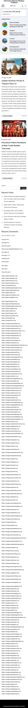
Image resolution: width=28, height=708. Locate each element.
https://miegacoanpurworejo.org (11, 393)
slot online (5, 265)
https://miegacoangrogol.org (10, 509)
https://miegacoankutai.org (10, 397)
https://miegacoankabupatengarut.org (13, 627)
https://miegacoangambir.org (10, 660)
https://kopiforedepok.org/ (9, 308)
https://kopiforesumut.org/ (9, 280)
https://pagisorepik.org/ (8, 292)
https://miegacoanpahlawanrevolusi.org (13, 424)
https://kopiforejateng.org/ (9, 278)
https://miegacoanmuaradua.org (11, 535)
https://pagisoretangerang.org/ (11, 304)
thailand (12, 30)
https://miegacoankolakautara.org (11, 528)
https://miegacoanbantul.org (10, 686)
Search (4, 185)
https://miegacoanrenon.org (10, 446)
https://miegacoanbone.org (10, 643)
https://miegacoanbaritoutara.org (11, 390)
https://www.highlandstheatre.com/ (12, 249)
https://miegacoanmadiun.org (10, 428)
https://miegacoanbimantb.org (10, 352)
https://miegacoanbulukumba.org (11, 335)
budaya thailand (8, 62)
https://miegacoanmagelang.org (11, 593)
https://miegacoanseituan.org (10, 591)
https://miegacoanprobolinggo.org (12, 634)
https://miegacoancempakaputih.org (12, 417)
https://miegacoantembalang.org (11, 579)
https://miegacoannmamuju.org (11, 354)
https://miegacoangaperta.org (10, 573)
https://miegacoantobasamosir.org (12, 374)
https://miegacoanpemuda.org (10, 443)
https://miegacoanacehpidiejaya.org (12, 402)
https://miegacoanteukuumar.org (11, 691)
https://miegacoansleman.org (10, 560)
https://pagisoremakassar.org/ (11, 295)
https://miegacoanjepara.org (10, 624)
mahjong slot (5, 258)
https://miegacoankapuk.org (10, 653)
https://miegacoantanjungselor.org (12, 541)
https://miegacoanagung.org (10, 462)
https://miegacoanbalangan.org (11, 689)
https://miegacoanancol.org (10, 421)
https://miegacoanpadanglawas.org (12, 615)
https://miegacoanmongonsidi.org (12, 566)
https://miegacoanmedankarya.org (12, 586)
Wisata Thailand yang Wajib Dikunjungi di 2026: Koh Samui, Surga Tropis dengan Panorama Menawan (15, 199)
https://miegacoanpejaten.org (10, 655)
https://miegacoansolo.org (9, 603)
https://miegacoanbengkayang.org (12, 414)
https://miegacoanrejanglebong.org (12, 378)
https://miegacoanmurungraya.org (12, 350)
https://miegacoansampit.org (10, 622)
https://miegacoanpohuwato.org (11, 328)
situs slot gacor (6, 246)
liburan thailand (14, 22)
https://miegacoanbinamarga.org (11, 484)
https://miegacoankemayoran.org (11, 490)
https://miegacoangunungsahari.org (12, 419)
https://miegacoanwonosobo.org (11, 478)
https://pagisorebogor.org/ (9, 301)
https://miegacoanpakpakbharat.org (12, 405)
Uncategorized (14, 47)
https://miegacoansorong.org (10, 550)
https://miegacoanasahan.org (10, 381)
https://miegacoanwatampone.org (12, 388)
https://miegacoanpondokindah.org (12, 506)
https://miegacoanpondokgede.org (12, 516)
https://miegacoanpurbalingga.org (12, 612)
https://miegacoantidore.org (10, 465)
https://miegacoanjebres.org (10, 605)
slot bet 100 (5, 239)
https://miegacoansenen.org (10, 487)
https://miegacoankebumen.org (11, 639)
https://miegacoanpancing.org (10, 693)
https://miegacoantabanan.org (10, 366)
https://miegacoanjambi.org (10, 547)
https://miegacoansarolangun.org (11, 409)
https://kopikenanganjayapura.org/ (12, 288)
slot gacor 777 (6, 255)
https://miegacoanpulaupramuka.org (12, 452)
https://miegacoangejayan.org (10, 440)
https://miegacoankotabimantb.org (12, 493)
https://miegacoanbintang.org (10, 338)
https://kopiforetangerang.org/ (11, 290)
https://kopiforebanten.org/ (10, 276)
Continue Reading (7, 116)
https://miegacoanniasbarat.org (11, 359)
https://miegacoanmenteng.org (11, 519)
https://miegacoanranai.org (10, 471)
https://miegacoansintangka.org (11, 340)
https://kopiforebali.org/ (9, 311)
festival (12, 38)
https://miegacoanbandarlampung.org (13, 544)
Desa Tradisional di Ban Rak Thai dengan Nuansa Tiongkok (18, 50)
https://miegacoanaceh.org (10, 468)
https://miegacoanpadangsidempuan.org (14, 617)
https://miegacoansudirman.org (11, 650)
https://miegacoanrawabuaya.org (11, 503)
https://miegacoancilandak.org (11, 665)
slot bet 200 (5, 261)
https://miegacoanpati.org (9, 684)
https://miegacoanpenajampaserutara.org (14, 538)
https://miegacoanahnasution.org (11, 436)
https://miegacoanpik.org (9, 522)
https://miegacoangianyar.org (10, 557)
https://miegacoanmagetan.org (11, 362)
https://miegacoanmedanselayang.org (13, 569)
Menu (12, 5)
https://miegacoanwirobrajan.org (11, 576)
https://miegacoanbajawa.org (10, 342)
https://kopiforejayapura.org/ (10, 283)
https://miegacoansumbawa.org (11, 395)
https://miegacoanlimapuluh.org (11, 412)
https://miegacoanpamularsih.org (11, 598)
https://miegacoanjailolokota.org (11, 400)
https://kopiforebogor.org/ (9, 313)
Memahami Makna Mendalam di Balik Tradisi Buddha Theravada (14, 145)
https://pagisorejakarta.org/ (10, 297)
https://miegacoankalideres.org (11, 512)
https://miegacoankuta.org (9, 610)
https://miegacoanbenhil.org (10, 497)
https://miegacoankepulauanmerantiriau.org (14, 345)
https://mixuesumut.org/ (9, 320)
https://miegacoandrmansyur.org (11, 431)
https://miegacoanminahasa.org (11, 554)
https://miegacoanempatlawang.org (12, 383)
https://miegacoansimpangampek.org (13, 385)
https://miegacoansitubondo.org (11, 674)
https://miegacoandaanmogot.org (12, 648)
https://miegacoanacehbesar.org (11, 369)
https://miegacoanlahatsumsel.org (12, 679)
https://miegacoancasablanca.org (11, 662)
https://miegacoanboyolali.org (10, 620)
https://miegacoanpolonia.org (10, 588)
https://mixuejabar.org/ (8, 318)
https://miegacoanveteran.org (10, 600)
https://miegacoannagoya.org (10, 563)
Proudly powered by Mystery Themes (14, 706)
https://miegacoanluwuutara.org (11, 371)
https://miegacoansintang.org (10, 449)
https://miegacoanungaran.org (10, 629)
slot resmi (4, 269)
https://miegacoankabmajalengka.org (12, 641)
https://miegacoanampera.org (10, 481)
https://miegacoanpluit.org (9, 525)
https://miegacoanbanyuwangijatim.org (13, 677)
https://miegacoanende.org (10, 459)
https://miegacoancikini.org (10, 500)
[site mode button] (22, 6)
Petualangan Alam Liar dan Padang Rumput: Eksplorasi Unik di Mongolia (17, 42)
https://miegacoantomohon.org (11, 667)
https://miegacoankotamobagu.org (12, 347)
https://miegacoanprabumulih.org (11, 455)
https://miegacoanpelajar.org (10, 608)
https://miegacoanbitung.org (10, 670)
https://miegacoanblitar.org (10, 631)
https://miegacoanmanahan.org (11, 323)
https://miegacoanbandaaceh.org (11, 658)
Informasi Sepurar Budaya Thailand (14, 1)
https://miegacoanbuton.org (10, 376)
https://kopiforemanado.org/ (10, 315)
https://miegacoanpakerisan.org (11, 426)
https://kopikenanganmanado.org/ (12, 306)
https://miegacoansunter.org (10, 646)
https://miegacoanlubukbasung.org (12, 531)
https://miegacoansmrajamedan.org (12, 433)
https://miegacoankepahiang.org (11, 672)
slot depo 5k (5, 242)
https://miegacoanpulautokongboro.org (13, 331)
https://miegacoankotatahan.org (11, 474)
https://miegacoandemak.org (10, 407)
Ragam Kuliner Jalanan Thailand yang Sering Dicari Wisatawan (17, 34)
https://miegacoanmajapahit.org (11, 582)
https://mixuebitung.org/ (9, 285)
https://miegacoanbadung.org (10, 364)
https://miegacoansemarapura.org (12, 636)
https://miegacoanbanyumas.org (11, 333)
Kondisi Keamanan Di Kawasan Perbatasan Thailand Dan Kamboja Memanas (13, 225)
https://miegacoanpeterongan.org (11, 596)
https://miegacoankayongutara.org (12, 326)
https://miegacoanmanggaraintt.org (12, 357)
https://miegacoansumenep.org (11, 682)
